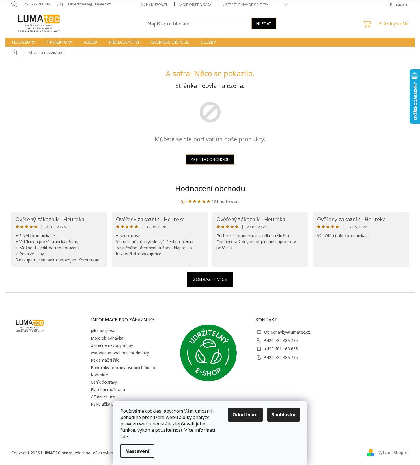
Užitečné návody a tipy (245, 4)
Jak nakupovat (154, 4)
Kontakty (99, 374)
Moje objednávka (195, 4)
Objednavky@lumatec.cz (287, 332)
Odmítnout (245, 415)
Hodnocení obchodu (210, 188)
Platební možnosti (108, 389)
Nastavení (137, 451)
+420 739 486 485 (281, 340)
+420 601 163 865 (281, 348)
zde (124, 436)
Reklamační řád (105, 360)
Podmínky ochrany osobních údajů (123, 367)
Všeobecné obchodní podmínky (120, 353)
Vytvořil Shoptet (393, 452)
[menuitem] (23, 42)
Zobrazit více (210, 279)
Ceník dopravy (104, 382)
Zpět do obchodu (210, 159)
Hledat (264, 23)
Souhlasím (284, 415)
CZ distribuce (103, 396)
